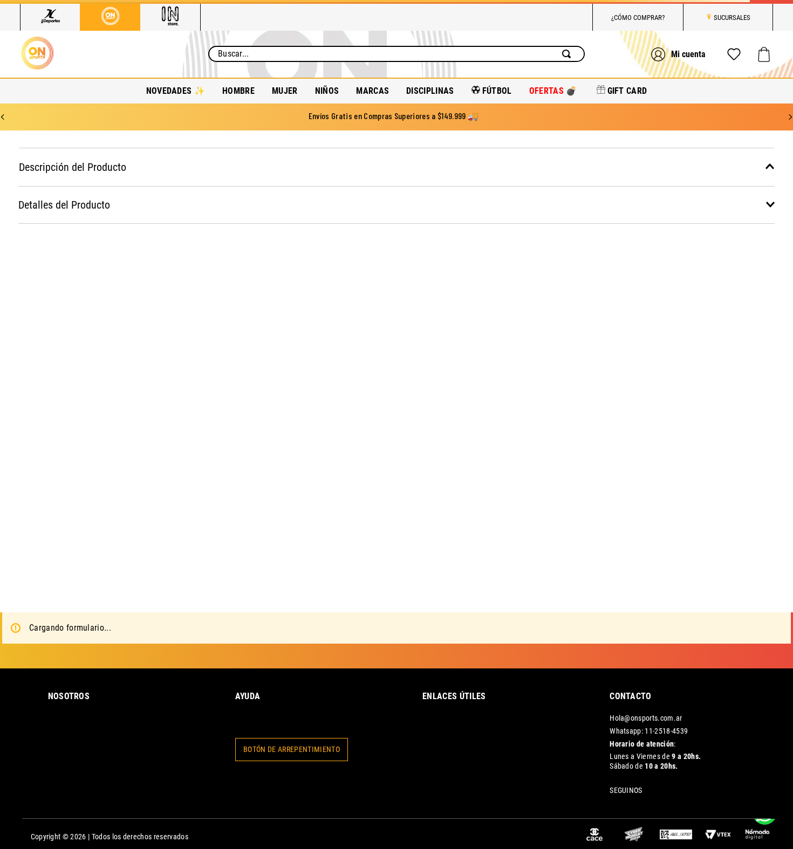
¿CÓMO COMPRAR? (638, 17)
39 (610, 308)
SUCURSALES (732, 17)
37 (538, 308)
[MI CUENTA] (679, 48)
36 (502, 308)
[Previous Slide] (2, 106)
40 (646, 308)
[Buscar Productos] (568, 49)
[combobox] (396, 49)
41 (682, 308)
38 (574, 308)
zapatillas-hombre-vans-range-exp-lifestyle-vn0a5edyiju (476, 146)
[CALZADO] (218, 306)
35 (466, 308)
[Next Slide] (790, 106)
